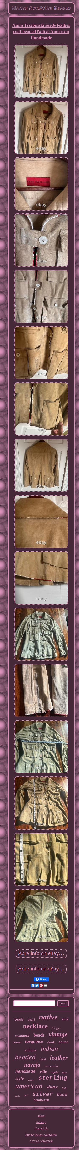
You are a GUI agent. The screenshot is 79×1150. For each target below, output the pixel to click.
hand (43, 1059)
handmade (25, 1071)
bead (62, 1094)
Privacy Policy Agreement (41, 1134)
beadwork (41, 1100)
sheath (51, 1042)
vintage (58, 1034)
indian (49, 1048)
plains (31, 1080)
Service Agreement (41, 1141)
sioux (52, 1086)
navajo (32, 1065)
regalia (54, 1072)
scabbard (22, 1035)
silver (42, 1094)
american (28, 1086)
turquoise (34, 1041)
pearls (19, 1019)
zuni (65, 1019)
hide (64, 1088)
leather (59, 1057)
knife (64, 1072)
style (19, 1078)
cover (17, 1042)
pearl (31, 1019)
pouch (63, 1042)
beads (38, 1035)
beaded (25, 1057)
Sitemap (41, 1122)
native (48, 1017)
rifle (43, 1071)
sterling (52, 1078)
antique (30, 1050)
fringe (56, 1028)
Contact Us (41, 1128)
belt (26, 1095)
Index (41, 1116)
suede (17, 1096)
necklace (35, 1026)
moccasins (51, 1066)
